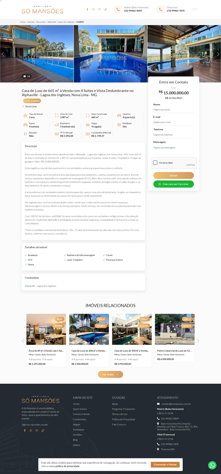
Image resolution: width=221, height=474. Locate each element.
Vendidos (77, 434)
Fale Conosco (119, 424)
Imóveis (31, 22)
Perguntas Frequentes (123, 408)
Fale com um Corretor (175, 183)
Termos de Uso (119, 414)
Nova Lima (41, 22)
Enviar (173, 175)
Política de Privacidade (123, 419)
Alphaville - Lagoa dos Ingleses (61, 22)
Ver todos (108, 374)
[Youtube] (99, 9)
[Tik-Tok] (105, 9)
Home (23, 22)
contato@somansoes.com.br (176, 403)
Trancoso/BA (167, 449)
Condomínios (79, 419)
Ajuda (115, 403)
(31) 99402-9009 (133, 10)
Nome (156, 104)
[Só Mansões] (42, 9)
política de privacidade (67, 466)
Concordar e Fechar (165, 464)
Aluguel (76, 424)
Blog (75, 439)
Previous (4, 54)
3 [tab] (49, 342)
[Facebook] (87, 9)
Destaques (78, 429)
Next (217, 54)
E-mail (156, 116)
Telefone (158, 129)
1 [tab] (43, 342)
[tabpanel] (46, 329)
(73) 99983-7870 (175, 10)
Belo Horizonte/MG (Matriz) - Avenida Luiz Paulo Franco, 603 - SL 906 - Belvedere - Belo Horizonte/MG (178, 426)
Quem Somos (80, 408)
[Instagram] (93, 9)
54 (28, 76)
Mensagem (159, 141)
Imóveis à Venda (81, 414)
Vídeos (76, 445)
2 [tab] (46, 342)
